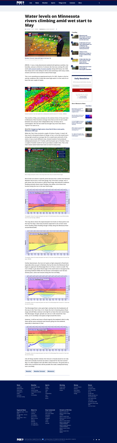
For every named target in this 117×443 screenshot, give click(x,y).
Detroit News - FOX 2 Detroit (21, 418)
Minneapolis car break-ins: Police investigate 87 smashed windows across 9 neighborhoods (77, 110)
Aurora (46, 398)
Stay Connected (50, 410)
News (18, 385)
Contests (33, 413)
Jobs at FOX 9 (34, 416)
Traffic (32, 393)
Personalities (34, 415)
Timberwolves (48, 393)
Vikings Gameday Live (93, 395)
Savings (75, 393)
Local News (19, 387)
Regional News (21, 410)
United (46, 396)
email (99, 440)
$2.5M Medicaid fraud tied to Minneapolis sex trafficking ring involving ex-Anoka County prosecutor (85, 45)
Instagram (47, 418)
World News (19, 390)
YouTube (47, 423)
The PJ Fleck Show (92, 396)
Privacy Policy (83, 96)
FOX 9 (33, 29)
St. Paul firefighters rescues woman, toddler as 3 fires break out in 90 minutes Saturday (78, 123)
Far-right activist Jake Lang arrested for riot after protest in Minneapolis (78, 135)
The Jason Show (91, 388)
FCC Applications (34, 424)
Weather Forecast (39, 371)
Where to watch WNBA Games (65, 428)
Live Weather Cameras (36, 392)
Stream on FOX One (66, 410)
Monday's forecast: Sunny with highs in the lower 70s (38, 58)
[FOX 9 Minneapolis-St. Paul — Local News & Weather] (21, 3)
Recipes (61, 390)
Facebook (47, 416)
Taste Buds (90, 400)
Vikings (46, 387)
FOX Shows (90, 387)
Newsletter (47, 415)
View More (88, 106)
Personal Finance (77, 387)
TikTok (46, 421)
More (80, 3)
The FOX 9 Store (91, 406)
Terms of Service (83, 97)
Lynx (46, 395)
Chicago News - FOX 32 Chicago (22, 415)
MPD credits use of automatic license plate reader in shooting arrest (78, 129)
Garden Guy (62, 388)
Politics (18, 393)
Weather (36, 29)
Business (76, 388)
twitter (96, 440)
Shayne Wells (62, 387)
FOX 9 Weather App (35, 387)
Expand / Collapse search (99, 3)
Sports (47, 385)
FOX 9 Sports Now (92, 398)
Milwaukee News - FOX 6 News (22, 412)
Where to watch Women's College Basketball (65, 426)
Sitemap (33, 420)
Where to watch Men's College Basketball (64, 423)
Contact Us (33, 412)
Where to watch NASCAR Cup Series (65, 418)
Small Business (77, 392)
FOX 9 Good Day (91, 390)
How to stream (48, 412)
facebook (94, 440)
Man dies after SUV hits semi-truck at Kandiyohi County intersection (78, 116)
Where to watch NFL (64, 412)
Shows (90, 385)
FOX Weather (34, 395)
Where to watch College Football (65, 414)
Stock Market (77, 390)
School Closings (34, 390)
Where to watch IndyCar (65, 420)
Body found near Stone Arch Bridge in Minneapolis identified (85, 68)
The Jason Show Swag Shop (93, 404)
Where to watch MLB (64, 416)
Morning (62, 385)
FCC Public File (34, 423)
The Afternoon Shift (92, 401)
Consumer (19, 395)
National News (20, 388)
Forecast (33, 388)
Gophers (47, 388)
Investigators (19, 392)
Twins (46, 390)
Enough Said (91, 393)
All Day (89, 392)
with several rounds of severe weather (39, 69)
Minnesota (51, 371)
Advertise (33, 421)
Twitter (46, 420)
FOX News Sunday (21, 396)
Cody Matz (28, 29)
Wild (46, 392)
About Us (34, 410)
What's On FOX (34, 418)
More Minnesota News (78, 103)
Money (76, 385)
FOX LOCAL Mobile (49, 413)
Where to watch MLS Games (64, 431)
